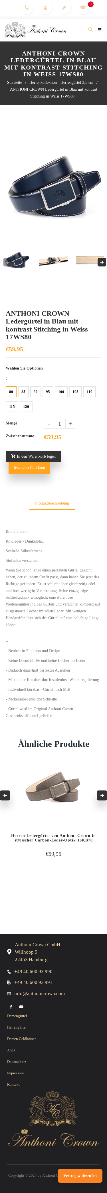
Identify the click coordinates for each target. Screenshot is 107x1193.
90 (36, 392)
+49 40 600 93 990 (33, 971)
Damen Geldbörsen (22, 1039)
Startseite (14, 82)
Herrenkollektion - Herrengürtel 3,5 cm (61, 82)
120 (26, 406)
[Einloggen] (45, 7)
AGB (11, 1050)
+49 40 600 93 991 (33, 982)
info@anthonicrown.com (39, 993)
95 (48, 392)
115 (12, 406)
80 (11, 392)
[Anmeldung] (64, 7)
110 (89, 392)
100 (61, 392)
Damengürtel (17, 1016)
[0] (83, 7)
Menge (11, 423)
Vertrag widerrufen (80, 1176)
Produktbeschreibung (52, 503)
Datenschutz (16, 1061)
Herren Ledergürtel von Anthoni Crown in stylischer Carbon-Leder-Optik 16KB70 (53, 837)
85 (23, 392)
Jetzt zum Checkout (29, 468)
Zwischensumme (20, 436)
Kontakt (13, 1084)
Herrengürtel (17, 1027)
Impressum (15, 1073)
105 (75, 392)
